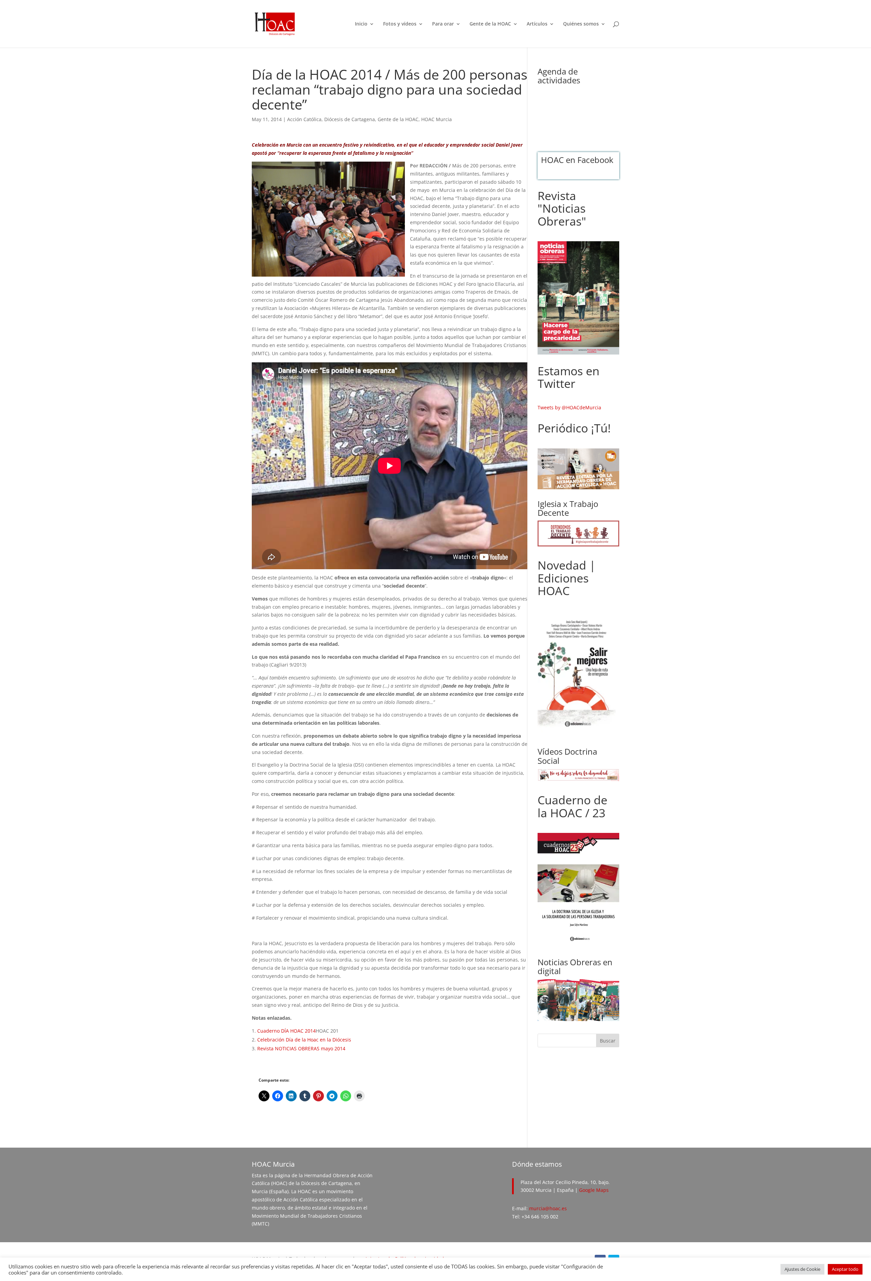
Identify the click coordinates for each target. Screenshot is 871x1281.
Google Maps (594, 1190)
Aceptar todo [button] (845, 1269)
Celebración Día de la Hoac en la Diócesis (304, 1039)
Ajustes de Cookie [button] (802, 1269)
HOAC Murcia (436, 119)
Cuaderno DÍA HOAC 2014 (286, 1031)
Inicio (361, 24)
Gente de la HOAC (490, 24)
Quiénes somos (581, 24)
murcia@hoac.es (548, 1208)
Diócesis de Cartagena (349, 119)
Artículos (537, 24)
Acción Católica (304, 119)
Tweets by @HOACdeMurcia (569, 407)
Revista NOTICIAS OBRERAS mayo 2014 (301, 1048)
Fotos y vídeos (399, 24)
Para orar (443, 24)
